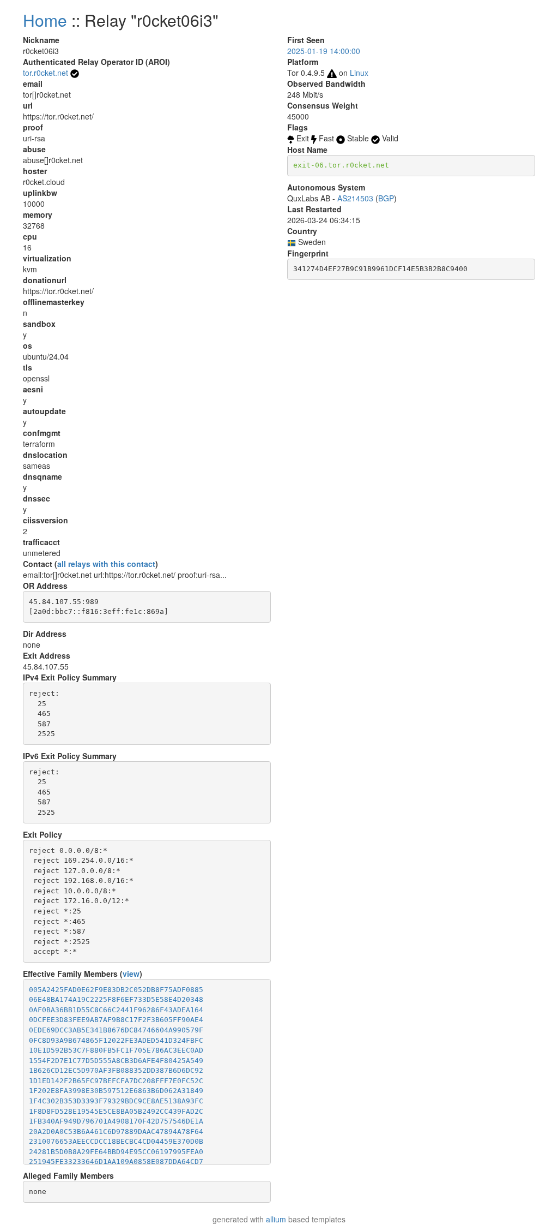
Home (45, 20)
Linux (359, 72)
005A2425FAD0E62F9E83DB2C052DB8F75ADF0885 (116, 990)
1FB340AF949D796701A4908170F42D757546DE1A (116, 1121)
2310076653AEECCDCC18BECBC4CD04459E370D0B (116, 1141)
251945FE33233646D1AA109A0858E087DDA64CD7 (116, 1161)
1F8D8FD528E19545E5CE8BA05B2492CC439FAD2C (116, 1111)
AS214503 (355, 198)
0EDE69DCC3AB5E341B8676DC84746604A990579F (116, 1030)
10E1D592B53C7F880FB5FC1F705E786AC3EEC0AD (116, 1050)
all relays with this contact (106, 563)
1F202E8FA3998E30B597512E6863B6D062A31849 (116, 1090)
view (131, 973)
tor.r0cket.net (45, 72)
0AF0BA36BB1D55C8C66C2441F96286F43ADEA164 (116, 1010)
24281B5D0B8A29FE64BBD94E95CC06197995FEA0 (116, 1152)
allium (276, 1219)
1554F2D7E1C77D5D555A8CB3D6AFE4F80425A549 (116, 1060)
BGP (386, 198)
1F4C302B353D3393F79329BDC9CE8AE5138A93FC (116, 1101)
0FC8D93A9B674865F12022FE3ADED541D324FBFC (116, 1040)
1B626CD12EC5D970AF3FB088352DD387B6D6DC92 (116, 1070)
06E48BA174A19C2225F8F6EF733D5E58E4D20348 (116, 999)
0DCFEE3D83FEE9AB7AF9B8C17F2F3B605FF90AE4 (116, 1020)
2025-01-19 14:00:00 (323, 50)
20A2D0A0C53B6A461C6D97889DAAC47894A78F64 (116, 1131)
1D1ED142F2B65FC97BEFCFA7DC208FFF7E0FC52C (116, 1081)
